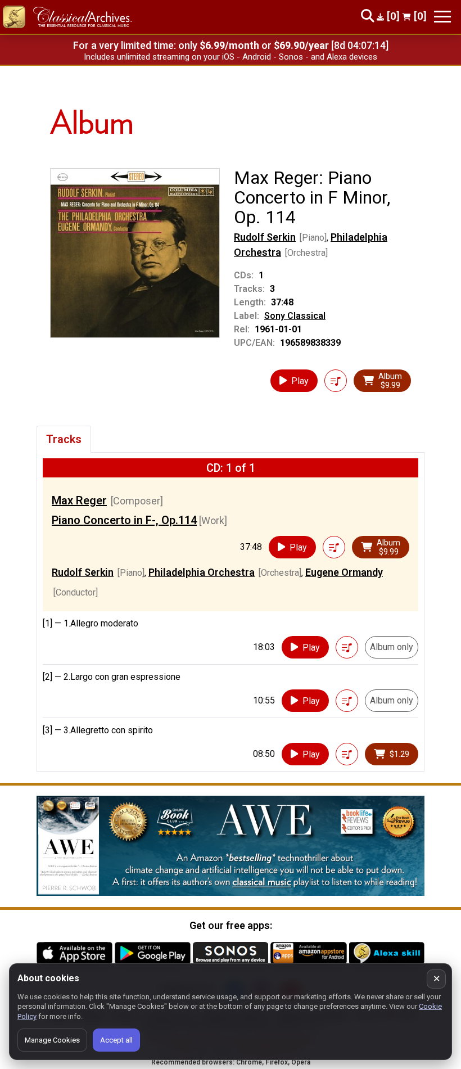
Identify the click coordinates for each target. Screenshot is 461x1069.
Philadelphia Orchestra (201, 572)
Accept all (116, 1040)
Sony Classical (295, 315)
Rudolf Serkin (265, 237)
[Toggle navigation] (442, 16)
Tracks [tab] (64, 439)
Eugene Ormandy (344, 572)
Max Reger (79, 500)
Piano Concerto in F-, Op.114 (124, 520)
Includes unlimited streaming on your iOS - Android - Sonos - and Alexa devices (230, 57)
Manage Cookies (52, 1040)
